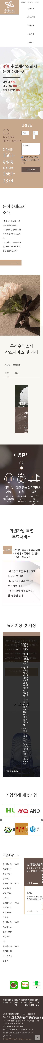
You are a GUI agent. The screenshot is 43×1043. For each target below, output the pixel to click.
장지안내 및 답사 (37, 1002)
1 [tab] (20, 118)
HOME (23, 2)
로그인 (37, 2)
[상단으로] (38, 1038)
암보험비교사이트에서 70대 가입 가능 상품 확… (8, 953)
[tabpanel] (21, 83)
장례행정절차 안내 (26, 1002)
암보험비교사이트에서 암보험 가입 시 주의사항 (8, 871)
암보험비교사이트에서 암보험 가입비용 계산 (8, 890)
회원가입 (30, 2)
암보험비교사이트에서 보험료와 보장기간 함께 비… (8, 932)
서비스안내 (31, 17)
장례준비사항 (5, 1001)
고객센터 (30, 42)
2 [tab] (23, 118)
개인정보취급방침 (30, 157)
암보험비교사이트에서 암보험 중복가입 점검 (8, 909)
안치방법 (21, 1001)
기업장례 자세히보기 (12, 771)
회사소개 (30, 8)
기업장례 (30, 25)
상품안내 (30, 34)
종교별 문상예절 (16, 1002)
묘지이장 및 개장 (32, 1002)
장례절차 (10, 1001)
